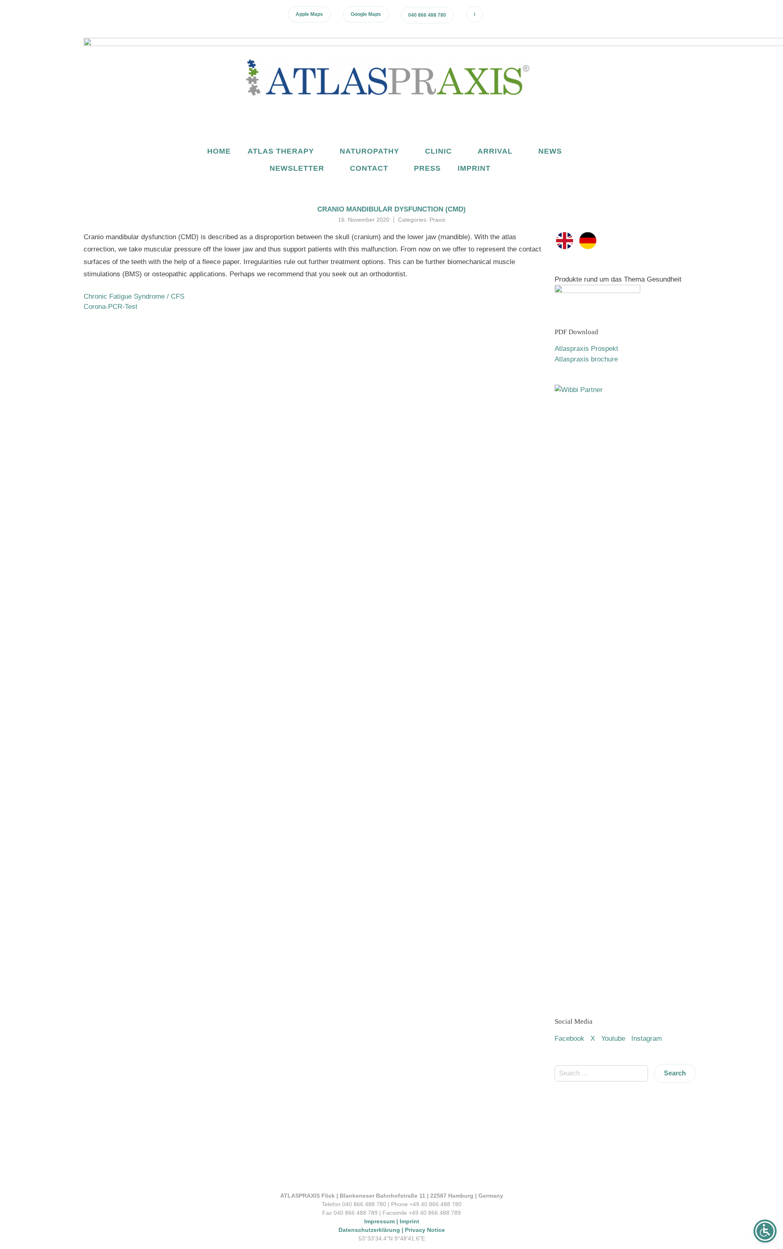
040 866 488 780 (427, 15)
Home (219, 151)
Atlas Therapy (281, 151)
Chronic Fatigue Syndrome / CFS (134, 296)
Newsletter (297, 168)
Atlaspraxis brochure (586, 359)
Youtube (613, 1038)
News (550, 151)
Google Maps (366, 14)
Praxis (437, 219)
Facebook (569, 1038)
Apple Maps (309, 14)
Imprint (474, 168)
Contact (369, 168)
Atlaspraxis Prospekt (586, 348)
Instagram (646, 1038)
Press (427, 168)
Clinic (438, 151)
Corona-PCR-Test (110, 307)
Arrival (495, 151)
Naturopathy (369, 151)
